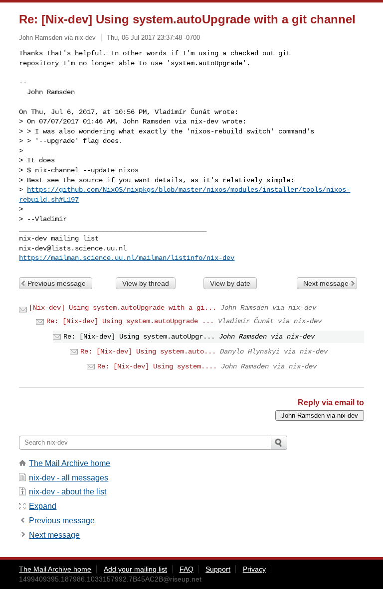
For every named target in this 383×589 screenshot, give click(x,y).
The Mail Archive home (69, 463)
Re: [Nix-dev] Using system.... (157, 366)
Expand (42, 506)
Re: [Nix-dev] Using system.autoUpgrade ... (130, 321)
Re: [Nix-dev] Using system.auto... (148, 351)
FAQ (186, 569)
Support (217, 569)
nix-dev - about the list (67, 491)
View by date (230, 283)
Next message (326, 283)
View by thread (145, 283)
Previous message (56, 283)
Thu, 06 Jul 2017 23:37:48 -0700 (153, 37)
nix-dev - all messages (68, 477)
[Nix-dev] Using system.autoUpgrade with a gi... (122, 308)
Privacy (254, 569)
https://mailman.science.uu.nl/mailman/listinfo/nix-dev (126, 258)
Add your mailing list (135, 569)
